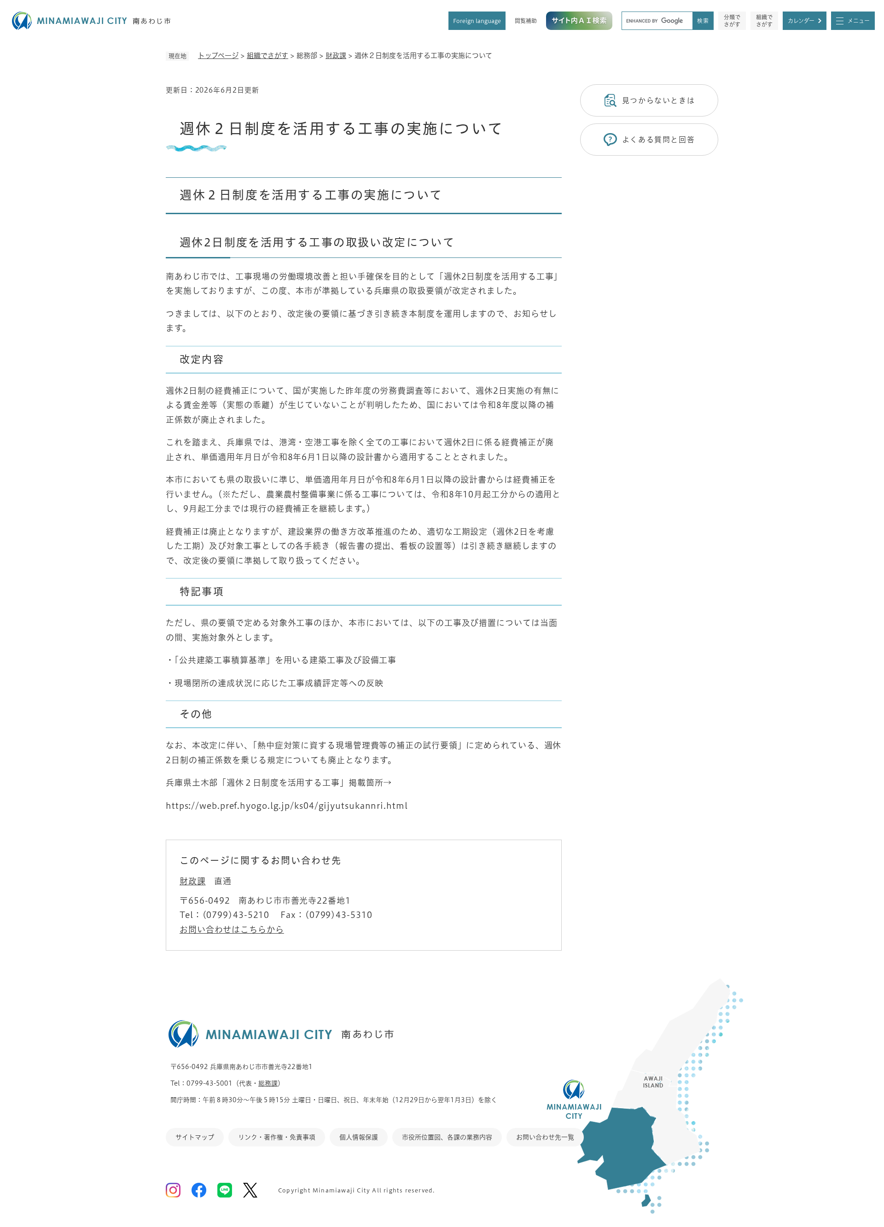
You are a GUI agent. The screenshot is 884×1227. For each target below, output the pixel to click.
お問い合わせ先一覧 (545, 1137)
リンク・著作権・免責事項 (276, 1137)
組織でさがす (764, 20)
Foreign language (477, 20)
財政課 (336, 55)
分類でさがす (732, 20)
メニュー (859, 20)
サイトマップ (194, 1137)
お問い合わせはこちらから (232, 929)
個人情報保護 (358, 1137)
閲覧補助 (526, 20)
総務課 (268, 1083)
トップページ (218, 55)
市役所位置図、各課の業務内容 (447, 1137)
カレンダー (801, 20)
